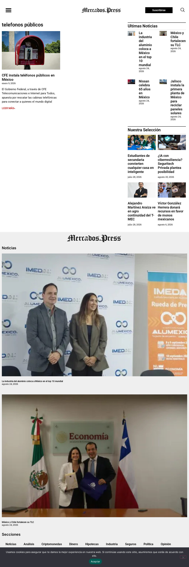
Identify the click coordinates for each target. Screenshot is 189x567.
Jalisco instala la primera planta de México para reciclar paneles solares (177, 97)
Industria (112, 544)
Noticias (11, 544)
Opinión (166, 544)
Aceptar (95, 561)
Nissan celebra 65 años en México (144, 89)
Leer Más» (8, 108)
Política (148, 544)
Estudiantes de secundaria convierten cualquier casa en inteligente (141, 164)
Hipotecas (92, 544)
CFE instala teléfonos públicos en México (28, 77)
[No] (183, 557)
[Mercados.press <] (101, 10)
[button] (8, 10)
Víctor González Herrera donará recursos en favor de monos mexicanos (170, 211)
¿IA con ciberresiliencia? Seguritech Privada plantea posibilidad (170, 164)
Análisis (29, 544)
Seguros (130, 544)
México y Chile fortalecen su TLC (178, 39)
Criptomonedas (52, 544)
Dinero (73, 544)
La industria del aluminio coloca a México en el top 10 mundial (145, 49)
